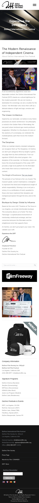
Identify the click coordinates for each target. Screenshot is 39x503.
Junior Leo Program (8, 393)
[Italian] (14, 481)
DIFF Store (5, 464)
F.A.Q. (33, 495)
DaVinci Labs (6, 395)
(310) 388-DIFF (11, 445)
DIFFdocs (5, 388)
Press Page (5, 455)
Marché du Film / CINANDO (11, 459)
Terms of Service (13, 497)
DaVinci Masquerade (8, 415)
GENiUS (4, 390)
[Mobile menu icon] (34, 5)
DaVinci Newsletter (10, 470)
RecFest (4, 408)
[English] (4, 481)
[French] (7, 481)
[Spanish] (11, 481)
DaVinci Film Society (8, 450)
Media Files (21, 497)
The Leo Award (27, 175)
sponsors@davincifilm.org (23, 442)
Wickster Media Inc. (23, 501)
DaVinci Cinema (7, 383)
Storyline (5, 385)
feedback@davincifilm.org (19, 499)
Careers (28, 497)
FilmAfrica (5, 413)
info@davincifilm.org (19, 373)
